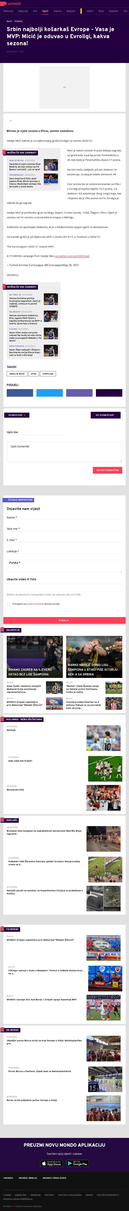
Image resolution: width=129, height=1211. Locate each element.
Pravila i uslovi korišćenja (17, 1199)
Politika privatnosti (108, 1195)
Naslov (12, 517)
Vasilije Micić (17, 374)
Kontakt (49, 1195)
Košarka (18, 21)
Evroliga (48, 374)
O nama (7, 1195)
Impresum (35, 1195)
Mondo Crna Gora (54, 1178)
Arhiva (89, 1195)
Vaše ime (13, 529)
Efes (33, 374)
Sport (9, 21)
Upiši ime (12, 432)
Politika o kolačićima (69, 1195)
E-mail (12, 540)
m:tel (13, 1206)
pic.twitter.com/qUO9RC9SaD (72, 256)
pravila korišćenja (35, 604)
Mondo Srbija (28, 1178)
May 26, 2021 (71, 265)
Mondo (8, 1178)
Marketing (20, 1195)
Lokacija (13, 551)
